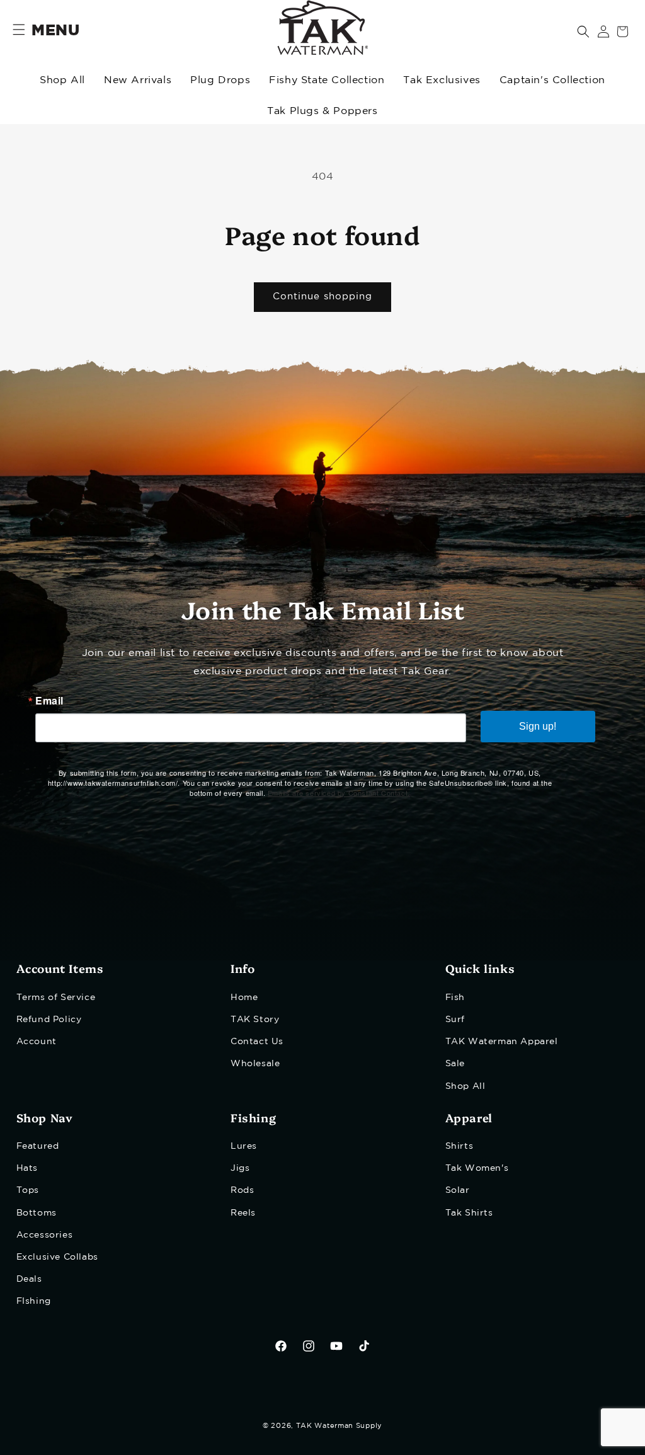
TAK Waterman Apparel (501, 1041)
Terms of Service (56, 997)
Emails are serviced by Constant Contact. (339, 793)
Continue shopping (322, 296)
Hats (27, 1168)
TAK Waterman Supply (339, 1426)
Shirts (459, 1146)
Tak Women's (477, 1168)
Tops (27, 1190)
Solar (457, 1190)
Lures (244, 1146)
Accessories (44, 1235)
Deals (29, 1279)
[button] (583, 31)
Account (36, 1041)
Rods (242, 1190)
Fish (455, 997)
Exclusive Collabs (57, 1257)
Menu (55, 31)
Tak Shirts (469, 1213)
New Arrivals (137, 80)
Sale (455, 1063)
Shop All (62, 80)
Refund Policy (49, 1019)
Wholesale (255, 1063)
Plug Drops (220, 80)
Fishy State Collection (326, 80)
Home (244, 997)
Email (49, 701)
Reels (243, 1213)
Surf (455, 1019)
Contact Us (257, 1041)
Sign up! (537, 726)
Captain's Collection (552, 80)
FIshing (33, 1301)
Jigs (240, 1168)
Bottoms (36, 1213)
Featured (37, 1146)
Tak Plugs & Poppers (322, 111)
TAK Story (255, 1019)
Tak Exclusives (441, 80)
